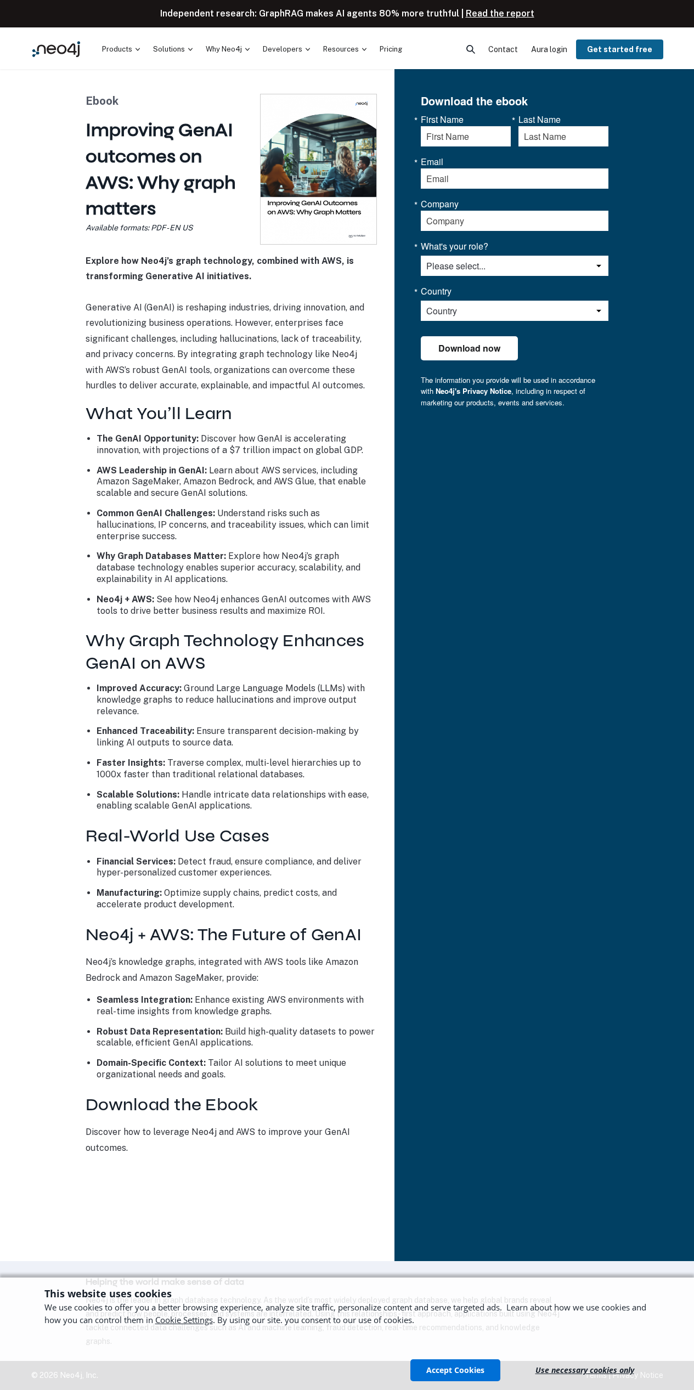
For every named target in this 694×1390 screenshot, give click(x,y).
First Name (442, 119)
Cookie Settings (184, 1319)
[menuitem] (121, 49)
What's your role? (454, 246)
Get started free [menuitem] (619, 49)
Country (436, 291)
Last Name (539, 119)
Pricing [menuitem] (391, 49)
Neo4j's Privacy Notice (473, 391)
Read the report (500, 13)
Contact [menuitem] (503, 49)
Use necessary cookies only (584, 1370)
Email (432, 161)
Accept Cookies (455, 1370)
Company (440, 204)
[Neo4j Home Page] (56, 49)
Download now (469, 348)
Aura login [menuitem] (549, 49)
